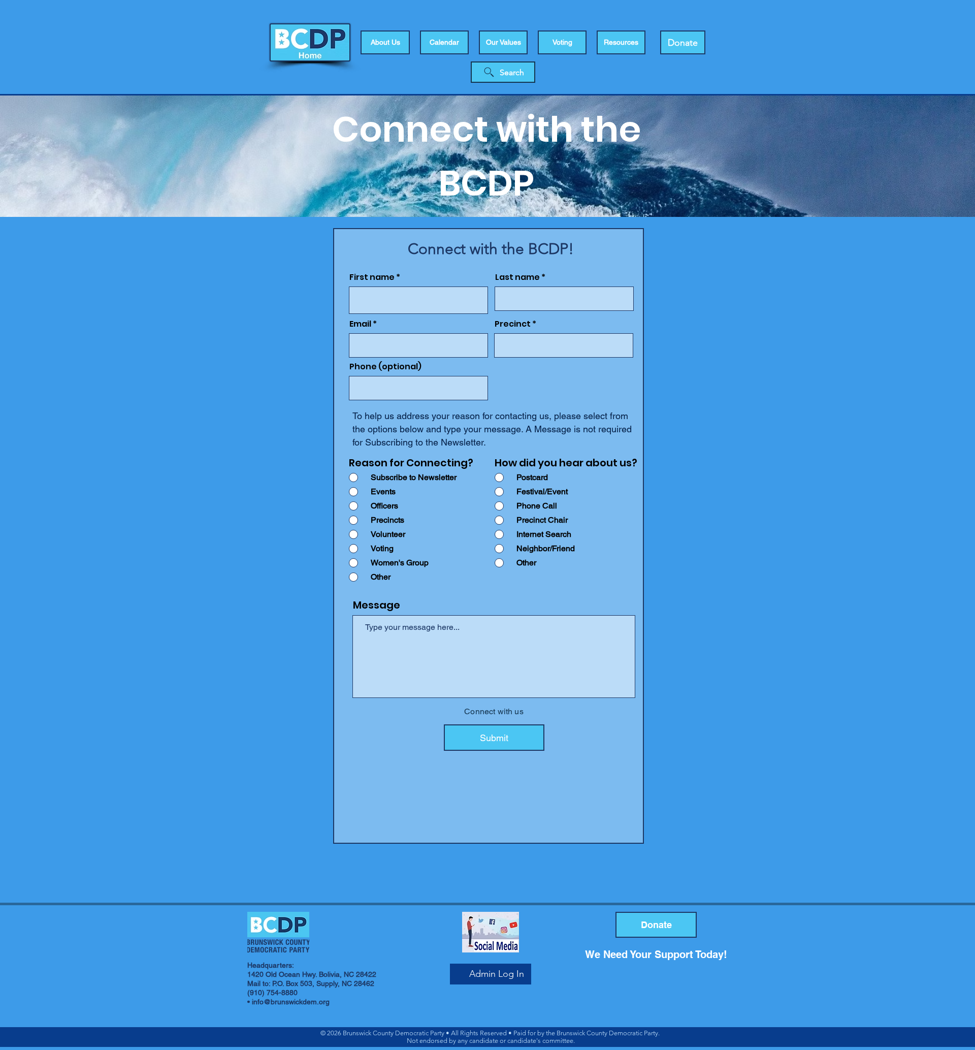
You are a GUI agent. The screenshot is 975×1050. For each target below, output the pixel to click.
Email (360, 324)
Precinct (513, 324)
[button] (562, 42)
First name (372, 277)
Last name (517, 277)
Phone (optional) (385, 367)
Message (376, 605)
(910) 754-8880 (272, 993)
